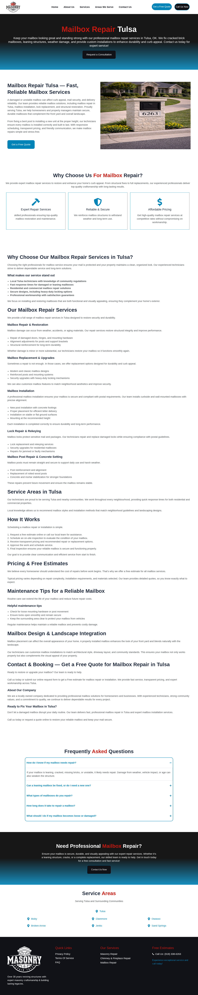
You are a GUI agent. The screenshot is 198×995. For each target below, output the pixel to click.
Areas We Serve (104, 7)
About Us (69, 7)
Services (85, 7)
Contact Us (125, 7)
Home (54, 7)
